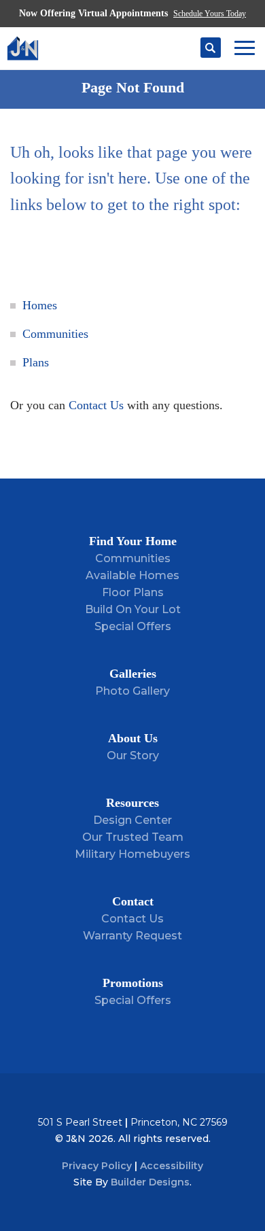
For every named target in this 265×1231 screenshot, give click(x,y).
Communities (55, 334)
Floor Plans (133, 592)
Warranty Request (132, 935)
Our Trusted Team (132, 837)
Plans (35, 362)
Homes (39, 305)
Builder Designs (150, 1182)
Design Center (132, 820)
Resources (132, 803)
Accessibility (171, 1166)
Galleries (132, 673)
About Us (133, 738)
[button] (210, 48)
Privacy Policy (97, 1166)
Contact (133, 901)
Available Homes (132, 575)
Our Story (133, 755)
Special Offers (132, 626)
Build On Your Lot (133, 609)
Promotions (133, 983)
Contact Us (96, 405)
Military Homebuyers (132, 854)
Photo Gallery (132, 690)
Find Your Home (133, 541)
